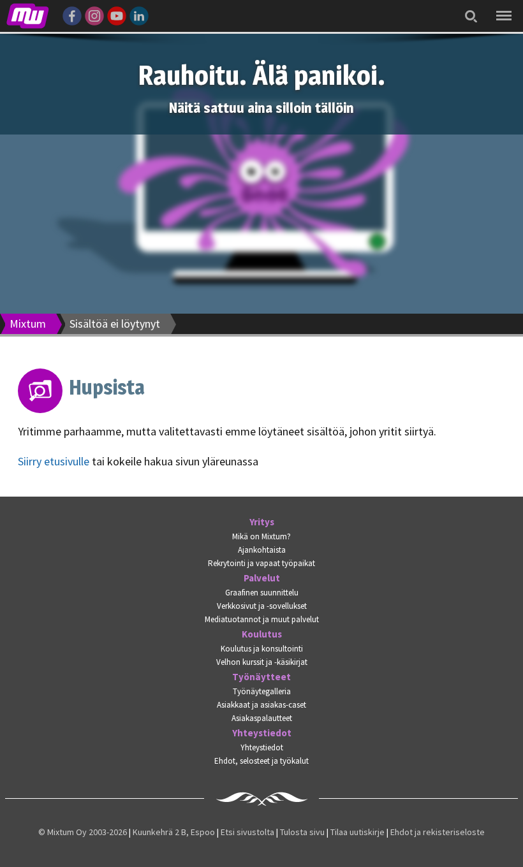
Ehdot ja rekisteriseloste (437, 832)
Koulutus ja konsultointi (262, 648)
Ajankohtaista (262, 549)
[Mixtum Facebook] (72, 14)
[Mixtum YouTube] (116, 14)
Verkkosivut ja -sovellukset (262, 606)
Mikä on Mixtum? (261, 536)
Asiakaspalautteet (262, 718)
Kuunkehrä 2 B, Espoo (174, 832)
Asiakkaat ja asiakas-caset (261, 704)
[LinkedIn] (139, 14)
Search (467, 8)
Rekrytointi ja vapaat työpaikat (261, 563)
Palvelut (262, 578)
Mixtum (28, 323)
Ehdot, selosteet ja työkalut (261, 760)
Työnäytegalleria (262, 691)
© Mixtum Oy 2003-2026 (82, 832)
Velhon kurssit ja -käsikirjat (261, 662)
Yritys (261, 522)
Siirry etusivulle (53, 461)
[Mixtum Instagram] (94, 14)
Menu (501, 6)
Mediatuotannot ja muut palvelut (262, 619)
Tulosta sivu (302, 832)
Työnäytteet (261, 677)
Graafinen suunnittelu (261, 592)
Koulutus (262, 634)
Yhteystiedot (261, 733)
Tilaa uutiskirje (357, 832)
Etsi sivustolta (247, 832)
